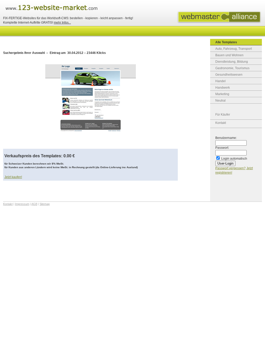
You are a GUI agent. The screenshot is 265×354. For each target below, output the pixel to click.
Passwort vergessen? (230, 168)
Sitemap (45, 204)
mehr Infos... (62, 22)
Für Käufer (222, 114)
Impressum (22, 204)
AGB (34, 204)
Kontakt (220, 123)
